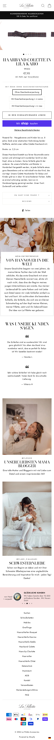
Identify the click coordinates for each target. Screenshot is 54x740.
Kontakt (27, 680)
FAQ (27, 695)
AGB (27, 675)
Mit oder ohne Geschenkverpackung (27, 87)
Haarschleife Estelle (27, 642)
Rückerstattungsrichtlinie (27, 690)
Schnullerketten (27, 618)
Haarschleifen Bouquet (27, 632)
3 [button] (28, 54)
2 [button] (26, 54)
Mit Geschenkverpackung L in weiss (27, 98)
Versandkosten (33, 77)
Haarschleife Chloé (27, 661)
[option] (27, 35)
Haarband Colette (27, 647)
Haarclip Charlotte (27, 651)
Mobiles (27, 622)
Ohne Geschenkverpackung (27, 92)
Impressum (27, 671)
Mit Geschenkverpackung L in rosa (27, 105)
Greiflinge (27, 627)
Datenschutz (27, 666)
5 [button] (31, 603)
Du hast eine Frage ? (27, 195)
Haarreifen (27, 656)
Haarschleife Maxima (27, 637)
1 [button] (23, 54)
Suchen (27, 613)
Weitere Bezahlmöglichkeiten (27, 130)
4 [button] (31, 54)
